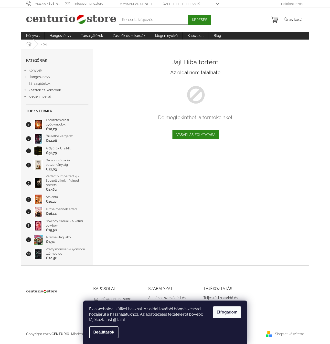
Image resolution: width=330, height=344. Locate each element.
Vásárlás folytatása (195, 135)
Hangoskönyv (39, 77)
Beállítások (103, 332)
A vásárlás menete (136, 4)
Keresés (199, 20)
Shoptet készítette (289, 334)
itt (114, 319)
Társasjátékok (39, 83)
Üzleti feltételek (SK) (181, 4)
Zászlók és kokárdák (45, 90)
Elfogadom (227, 312)
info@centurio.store (116, 299)
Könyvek (35, 70)
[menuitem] (32, 36)
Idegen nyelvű (40, 96)
